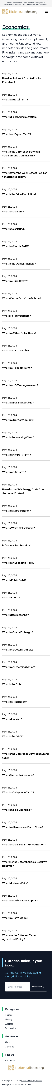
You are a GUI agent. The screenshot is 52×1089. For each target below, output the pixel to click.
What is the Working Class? (18, 437)
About (8, 1042)
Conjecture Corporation (31, 1081)
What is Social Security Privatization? (24, 844)
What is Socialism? (13, 211)
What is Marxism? (12, 719)
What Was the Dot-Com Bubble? (21, 298)
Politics (8, 1014)
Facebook (10, 1060)
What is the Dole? (12, 684)
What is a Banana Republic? (18, 402)
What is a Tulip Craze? (15, 280)
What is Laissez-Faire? (15, 883)
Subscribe (37, 986)
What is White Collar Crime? (18, 527)
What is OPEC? (11, 597)
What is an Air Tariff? (14, 472)
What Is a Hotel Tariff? (15, 99)
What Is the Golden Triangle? (19, 263)
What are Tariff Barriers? (16, 315)
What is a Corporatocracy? (18, 419)
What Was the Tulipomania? (18, 775)
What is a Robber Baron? (16, 510)
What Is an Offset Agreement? (20, 385)
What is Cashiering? (13, 228)
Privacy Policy (7, 1084)
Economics (10, 1028)
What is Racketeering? (15, 614)
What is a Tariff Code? (15, 917)
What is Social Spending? (17, 809)
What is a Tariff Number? (16, 350)
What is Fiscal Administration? (19, 116)
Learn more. (44, 4)
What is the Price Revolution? (19, 194)
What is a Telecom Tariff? (17, 367)
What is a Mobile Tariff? (15, 246)
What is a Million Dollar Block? (19, 333)
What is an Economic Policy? (18, 562)
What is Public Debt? (14, 580)
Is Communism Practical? (17, 545)
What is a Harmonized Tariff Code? (22, 827)
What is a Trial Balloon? (15, 701)
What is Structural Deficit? (17, 649)
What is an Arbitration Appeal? (20, 900)
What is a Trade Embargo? (17, 632)
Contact (9, 1046)
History (8, 1019)
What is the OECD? (13, 736)
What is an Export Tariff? (16, 134)
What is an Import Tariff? (16, 454)
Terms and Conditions (24, 1084)
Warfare (9, 1023)
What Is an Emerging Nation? (18, 666)
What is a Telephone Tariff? (18, 792)
